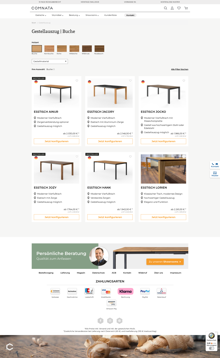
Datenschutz (98, 273)
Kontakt (127, 273)
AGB (114, 273)
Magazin (81, 273)
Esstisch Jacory (100, 111)
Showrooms (91, 15)
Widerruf (142, 273)
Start (34, 23)
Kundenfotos (110, 15)
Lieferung (65, 273)
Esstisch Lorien (154, 187)
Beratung (73, 15)
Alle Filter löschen (179, 69)
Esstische (40, 15)
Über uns (158, 273)
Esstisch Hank (99, 187)
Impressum (175, 273)
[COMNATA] (42, 8)
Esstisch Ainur (46, 111)
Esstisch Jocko (153, 111)
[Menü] (215, 332)
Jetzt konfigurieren (56, 141)
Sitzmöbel (56, 15)
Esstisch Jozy (45, 187)
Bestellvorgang (46, 273)
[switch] (211, 348)
